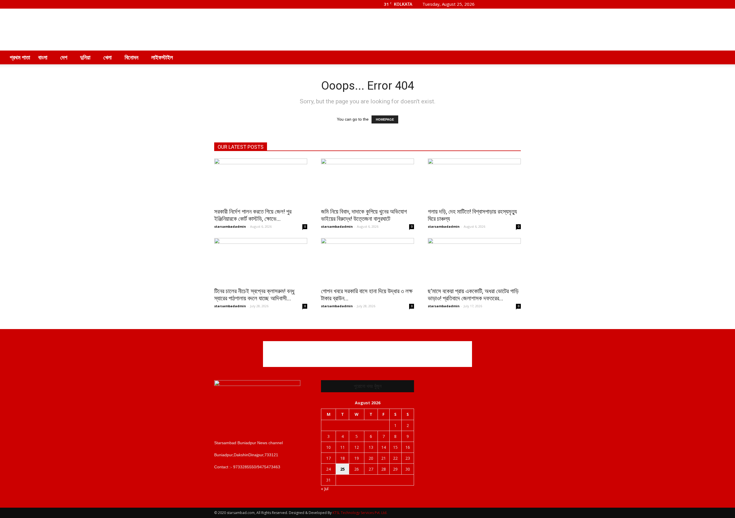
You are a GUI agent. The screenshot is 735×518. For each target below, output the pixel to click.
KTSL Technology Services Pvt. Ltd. (359, 512)
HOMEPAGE (385, 119)
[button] (725, 57)
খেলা (107, 57)
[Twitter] (507, 4)
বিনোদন (131, 57)
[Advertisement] (416, 29)
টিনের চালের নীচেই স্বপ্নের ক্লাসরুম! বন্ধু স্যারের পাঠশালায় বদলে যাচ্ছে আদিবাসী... (254, 295)
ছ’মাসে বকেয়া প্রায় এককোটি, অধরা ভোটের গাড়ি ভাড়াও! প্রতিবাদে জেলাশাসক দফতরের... (473, 295)
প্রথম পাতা (20, 57)
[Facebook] (488, 4)
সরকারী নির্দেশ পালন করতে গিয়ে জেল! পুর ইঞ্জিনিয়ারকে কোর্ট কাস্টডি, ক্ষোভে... (252, 215)
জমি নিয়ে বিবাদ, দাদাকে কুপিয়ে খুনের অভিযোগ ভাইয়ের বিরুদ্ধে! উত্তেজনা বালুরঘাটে (364, 215)
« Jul (324, 488)
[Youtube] (516, 4)
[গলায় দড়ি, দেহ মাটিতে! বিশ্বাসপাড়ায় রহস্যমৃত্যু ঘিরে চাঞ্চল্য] (474, 181)
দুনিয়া (85, 57)
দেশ (63, 57)
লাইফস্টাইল (162, 57)
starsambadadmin (230, 226)
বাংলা (42, 57)
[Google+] (497, 4)
